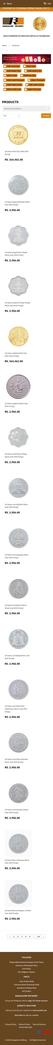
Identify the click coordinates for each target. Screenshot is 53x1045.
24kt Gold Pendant (15, 80)
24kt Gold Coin (14, 71)
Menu (9, 3)
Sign (30, 1001)
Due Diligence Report (26, 972)
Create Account (41, 1001)
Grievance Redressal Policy (27, 965)
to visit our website (26, 1015)
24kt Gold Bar (13, 66)
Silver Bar (31, 66)
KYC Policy (26, 969)
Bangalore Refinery (19, 1040)
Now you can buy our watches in (26, 1010)
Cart (49, 3)
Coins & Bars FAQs (26, 981)
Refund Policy (24, 1024)
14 (39, 936)
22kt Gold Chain (14, 84)
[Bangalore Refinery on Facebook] (43, 1033)
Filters (46, 116)
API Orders (26, 991)
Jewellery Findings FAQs (26, 988)
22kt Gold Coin (34, 71)
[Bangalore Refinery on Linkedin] (39, 1033)
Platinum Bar (30, 75)
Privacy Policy (10, 1024)
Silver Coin (12, 75)
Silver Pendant (38, 80)
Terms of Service (39, 1024)
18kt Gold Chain (36, 84)
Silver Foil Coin (14, 89)
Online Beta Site (25, 1027)
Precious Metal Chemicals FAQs (26, 985)
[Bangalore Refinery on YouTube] (48, 1033)
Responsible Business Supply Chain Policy (27, 962)
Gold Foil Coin (34, 89)
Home (4, 45)
